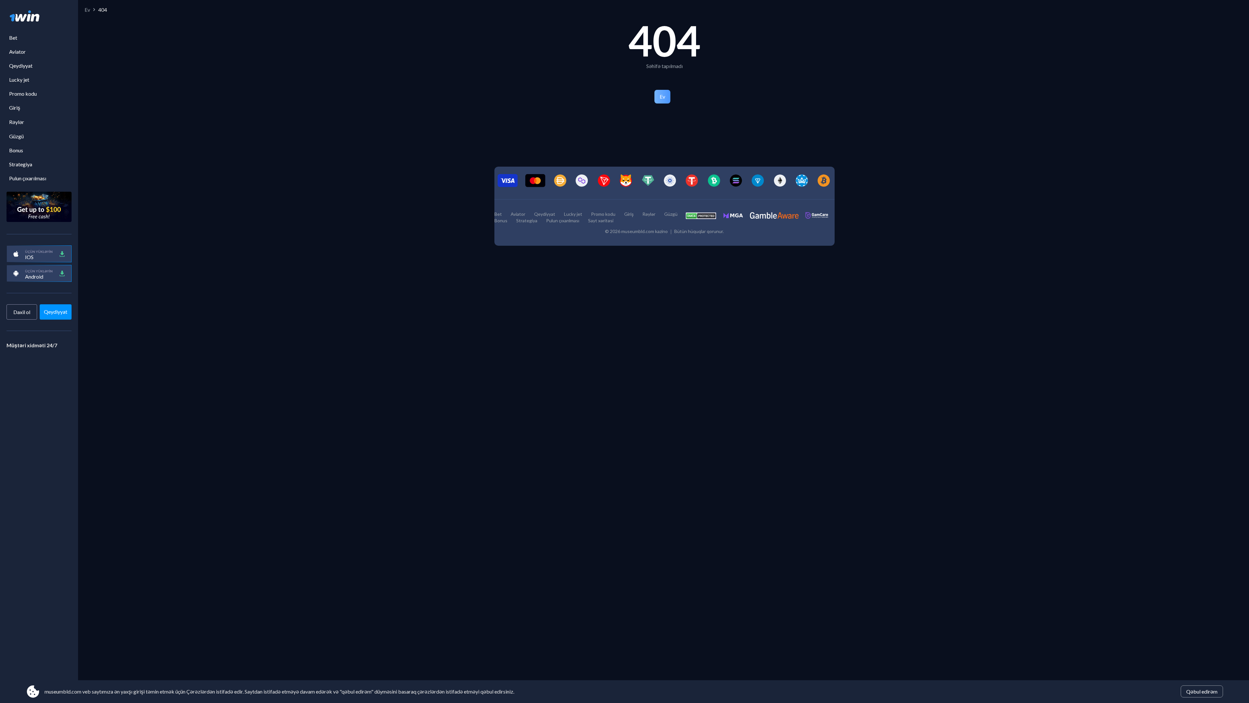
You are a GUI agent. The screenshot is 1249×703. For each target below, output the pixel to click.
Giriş (14, 107)
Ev (87, 10)
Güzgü (16, 136)
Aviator (17, 51)
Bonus (16, 150)
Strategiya (20, 164)
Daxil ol (21, 312)
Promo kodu (23, 93)
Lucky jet (19, 79)
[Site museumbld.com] (39, 17)
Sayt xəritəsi (600, 220)
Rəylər (16, 122)
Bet (13, 37)
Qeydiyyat (21, 65)
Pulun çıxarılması (27, 178)
